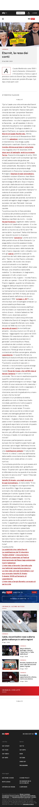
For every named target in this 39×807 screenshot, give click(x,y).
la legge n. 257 (22, 299)
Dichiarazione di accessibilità (25, 782)
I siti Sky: (4, 741)
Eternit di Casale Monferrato (13, 134)
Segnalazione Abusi (28, 804)
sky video (5, 754)
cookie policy (25, 778)
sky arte (5, 757)
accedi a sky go (28, 734)
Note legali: (5, 773)
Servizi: (22, 741)
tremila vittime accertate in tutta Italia (17, 147)
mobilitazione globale (14, 451)
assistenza (27, 797)
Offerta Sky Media (8, 787)
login (34, 13)
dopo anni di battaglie (11, 152)
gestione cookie (8, 778)
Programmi (24, 765)
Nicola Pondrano (9, 222)
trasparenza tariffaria (18, 797)
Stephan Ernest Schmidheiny (22, 174)
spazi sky (23, 761)
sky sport (5, 746)
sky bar (22, 757)
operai (10, 254)
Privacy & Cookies (14, 795)
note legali (6, 782)
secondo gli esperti (10, 328)
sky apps (23, 750)
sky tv (22, 746)
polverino (18, 238)
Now (21, 754)
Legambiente (7, 355)
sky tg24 (5, 750)
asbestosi (14, 139)
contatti (33, 797)
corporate (23, 787)
